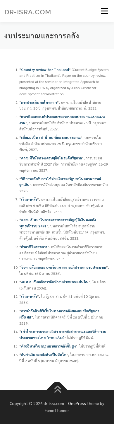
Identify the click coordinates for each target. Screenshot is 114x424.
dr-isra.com (27, 12)
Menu (103, 10)
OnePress (77, 403)
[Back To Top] (57, 389)
